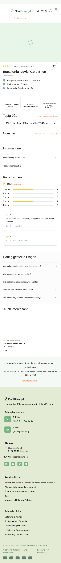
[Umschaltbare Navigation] (5, 11)
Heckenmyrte (22, 18)
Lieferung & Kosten (13, 517)
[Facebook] (13, 464)
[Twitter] (19, 464)
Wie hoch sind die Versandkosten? (17, 274)
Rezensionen (27, 66)
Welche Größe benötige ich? (48, 116)
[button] (38, 11)
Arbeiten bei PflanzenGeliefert (18, 500)
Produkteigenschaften (12, 166)
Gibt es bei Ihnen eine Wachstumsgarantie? (20, 282)
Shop (11, 18)
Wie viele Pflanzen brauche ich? (46, 134)
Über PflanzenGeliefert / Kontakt (19, 491)
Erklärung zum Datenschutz (43, 551)
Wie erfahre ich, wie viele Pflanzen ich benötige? (22, 298)
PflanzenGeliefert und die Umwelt (20, 487)
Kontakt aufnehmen (29, 381)
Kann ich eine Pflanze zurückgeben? (18, 290)
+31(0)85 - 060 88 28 (23, 421)
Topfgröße (10, 116)
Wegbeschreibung (17, 457)
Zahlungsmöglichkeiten (15, 525)
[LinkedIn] (26, 464)
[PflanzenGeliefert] (21, 11)
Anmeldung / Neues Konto (16, 534)
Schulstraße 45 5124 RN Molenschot (18, 449)
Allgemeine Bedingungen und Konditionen (15, 551)
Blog (6, 496)
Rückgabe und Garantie (15, 521)
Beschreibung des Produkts (14, 158)
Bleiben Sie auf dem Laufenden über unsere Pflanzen (29, 482)
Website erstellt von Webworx (35, 545)
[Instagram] (6, 464)
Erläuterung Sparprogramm (17, 530)
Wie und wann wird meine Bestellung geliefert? (22, 266)
